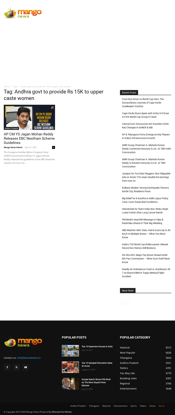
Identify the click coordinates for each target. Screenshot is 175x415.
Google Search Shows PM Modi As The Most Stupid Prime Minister (96, 382)
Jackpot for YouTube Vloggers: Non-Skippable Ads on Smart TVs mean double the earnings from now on (146, 177)
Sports (134, 405)
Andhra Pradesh (11, 128)
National (106, 405)
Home (7, 86)
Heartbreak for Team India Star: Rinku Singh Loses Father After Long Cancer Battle (145, 211)
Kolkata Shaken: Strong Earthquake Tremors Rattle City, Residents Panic (145, 189)
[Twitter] (16, 367)
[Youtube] (25, 367)
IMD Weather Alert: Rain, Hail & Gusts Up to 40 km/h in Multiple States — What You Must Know (146, 234)
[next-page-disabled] (127, 303)
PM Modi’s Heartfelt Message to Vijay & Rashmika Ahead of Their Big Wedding (142, 221)
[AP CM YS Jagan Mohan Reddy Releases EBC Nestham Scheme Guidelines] (29, 117)
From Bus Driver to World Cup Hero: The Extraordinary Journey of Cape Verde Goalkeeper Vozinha (143, 103)
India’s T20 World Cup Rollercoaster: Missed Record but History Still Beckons (145, 246)
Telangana (94, 405)
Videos (143, 405)
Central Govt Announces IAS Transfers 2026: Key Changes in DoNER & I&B (145, 126)
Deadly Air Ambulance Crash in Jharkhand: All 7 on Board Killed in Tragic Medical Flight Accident (146, 273)
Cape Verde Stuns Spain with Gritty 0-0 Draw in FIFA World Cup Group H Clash (145, 115)
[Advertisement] (87, 47)
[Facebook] (7, 367)
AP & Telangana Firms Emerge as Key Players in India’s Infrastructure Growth (146, 136)
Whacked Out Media (61, 411)
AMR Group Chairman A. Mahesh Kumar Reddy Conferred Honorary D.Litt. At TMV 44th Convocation (146, 149)
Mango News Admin (13, 147)
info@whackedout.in (29, 357)
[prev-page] (122, 303)
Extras (153, 405)
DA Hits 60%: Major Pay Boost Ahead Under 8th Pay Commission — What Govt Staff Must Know (146, 259)
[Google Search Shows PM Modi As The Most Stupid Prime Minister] (70, 384)
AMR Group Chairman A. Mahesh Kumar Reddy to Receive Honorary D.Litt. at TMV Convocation (144, 163)
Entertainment (120, 405)
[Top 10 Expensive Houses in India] (70, 350)
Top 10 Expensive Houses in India (97, 346)
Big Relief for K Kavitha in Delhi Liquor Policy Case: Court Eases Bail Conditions (145, 200)
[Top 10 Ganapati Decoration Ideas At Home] (70, 367)
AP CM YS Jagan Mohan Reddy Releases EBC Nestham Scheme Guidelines (29, 138)
